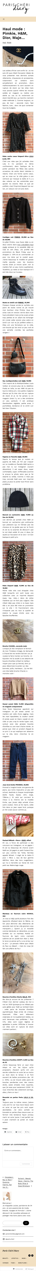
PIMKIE (17, 237)
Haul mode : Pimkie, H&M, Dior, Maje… (15, 33)
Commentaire (26, 1164)
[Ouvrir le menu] (4, 19)
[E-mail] (32, 1255)
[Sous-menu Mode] (26, 1258)
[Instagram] (29, 1255)
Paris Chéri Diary (11, 1250)
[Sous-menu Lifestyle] (18, 1258)
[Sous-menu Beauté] (8, 1258)
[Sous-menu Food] (15, 1262)
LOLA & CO (28, 1097)
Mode (9, 42)
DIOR (24, 840)
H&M (23, 381)
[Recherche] (26, 1223)
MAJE (25, 997)
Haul (4, 42)
